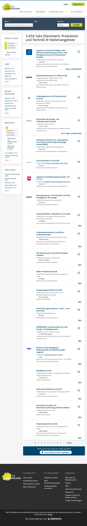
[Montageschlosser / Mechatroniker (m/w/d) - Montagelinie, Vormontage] (29, 197)
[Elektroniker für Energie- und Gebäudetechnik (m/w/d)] (29, 121)
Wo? (36, 21)
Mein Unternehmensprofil (52, 482)
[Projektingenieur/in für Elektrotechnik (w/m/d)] (29, 98)
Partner (68, 483)
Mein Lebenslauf (26, 11)
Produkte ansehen (51, 477)
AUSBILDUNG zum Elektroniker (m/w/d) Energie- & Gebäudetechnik (51, 328)
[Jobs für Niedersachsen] (11, 7)
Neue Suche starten (10, 53)
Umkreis (60, 21)
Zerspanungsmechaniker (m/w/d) (49, 290)
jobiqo (50, 514)
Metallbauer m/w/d (43, 370)
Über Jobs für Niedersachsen (70, 478)
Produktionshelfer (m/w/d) (46, 424)
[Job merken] (79, 51)
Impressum (69, 492)
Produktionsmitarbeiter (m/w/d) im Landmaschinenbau (50, 233)
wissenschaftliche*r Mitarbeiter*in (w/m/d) (53, 214)
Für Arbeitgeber (77, 11)
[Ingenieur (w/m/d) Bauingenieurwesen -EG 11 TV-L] (29, 178)
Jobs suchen (40, 11)
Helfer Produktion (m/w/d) (46, 271)
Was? (7, 21)
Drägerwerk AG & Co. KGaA (53, 355)
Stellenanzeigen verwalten (50, 487)
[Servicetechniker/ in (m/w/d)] (29, 162)
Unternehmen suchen (31, 484)
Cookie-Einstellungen (73, 500)
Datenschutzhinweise (73, 489)
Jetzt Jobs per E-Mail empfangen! (57, 452)
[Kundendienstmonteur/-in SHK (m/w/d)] (29, 77)
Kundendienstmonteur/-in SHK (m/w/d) (51, 75)
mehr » (7, 82)
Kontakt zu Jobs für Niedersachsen (72, 496)
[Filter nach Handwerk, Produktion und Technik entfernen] (7, 127)
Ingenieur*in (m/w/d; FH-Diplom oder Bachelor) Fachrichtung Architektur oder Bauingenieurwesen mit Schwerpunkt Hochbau (51, 53)
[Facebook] (4, 486)
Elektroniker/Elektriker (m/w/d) (48, 389)
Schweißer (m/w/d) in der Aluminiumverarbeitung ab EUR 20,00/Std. (53, 406)
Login (66, 4)
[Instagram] (7, 486)
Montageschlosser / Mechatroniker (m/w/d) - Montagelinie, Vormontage (53, 196)
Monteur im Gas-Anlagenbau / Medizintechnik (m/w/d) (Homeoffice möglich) (50, 350)
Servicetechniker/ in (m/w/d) (47, 160)
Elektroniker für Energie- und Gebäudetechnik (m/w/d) (47, 120)
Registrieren (78, 4)
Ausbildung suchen (56, 11)
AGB (67, 486)
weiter (69, 443)
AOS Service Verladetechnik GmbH (56, 163)
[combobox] (19, 25)
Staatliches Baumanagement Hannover (57, 182)
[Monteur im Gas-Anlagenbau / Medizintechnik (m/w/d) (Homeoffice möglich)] (29, 349)
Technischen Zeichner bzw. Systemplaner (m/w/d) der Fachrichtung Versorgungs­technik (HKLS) (52, 142)
